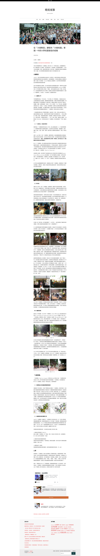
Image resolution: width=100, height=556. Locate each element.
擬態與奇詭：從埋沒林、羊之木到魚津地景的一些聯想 (35, 526)
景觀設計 (66, 528)
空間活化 (55, 532)
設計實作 (43, 514)
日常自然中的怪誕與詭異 (29, 524)
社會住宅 (72, 530)
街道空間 (63, 532)
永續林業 (62, 530)
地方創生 (69, 527)
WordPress (30, 552)
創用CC (62, 527)
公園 (59, 527)
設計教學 (47, 514)
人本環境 (56, 525)
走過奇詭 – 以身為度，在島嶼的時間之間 (32, 530)
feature (52, 524)
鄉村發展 (71, 532)
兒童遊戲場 (71, 525)
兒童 (60, 525)
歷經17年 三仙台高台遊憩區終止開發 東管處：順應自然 (35, 536)
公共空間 (54, 527)
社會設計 (40, 514)
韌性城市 (53, 534)
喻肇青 (42, 504)
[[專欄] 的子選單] (52, 19)
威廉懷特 (57, 528)
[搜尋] (73, 553)
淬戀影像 (31, 551)
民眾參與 (53, 530)
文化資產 (61, 528)
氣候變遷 (58, 530)
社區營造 (68, 530)
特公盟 (65, 530)
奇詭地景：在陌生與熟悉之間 (30, 532)
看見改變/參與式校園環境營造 (44, 62)
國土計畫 (65, 527)
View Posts (51, 497)
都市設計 (67, 532)
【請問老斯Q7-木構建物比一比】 (31, 534)
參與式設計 (36, 514)
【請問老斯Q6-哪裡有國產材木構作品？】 (32, 538)
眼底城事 (50, 9)
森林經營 (69, 528)
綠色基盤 (59, 532)
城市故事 (53, 528)
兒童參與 (63, 524)
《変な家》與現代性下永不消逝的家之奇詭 (32, 528)
